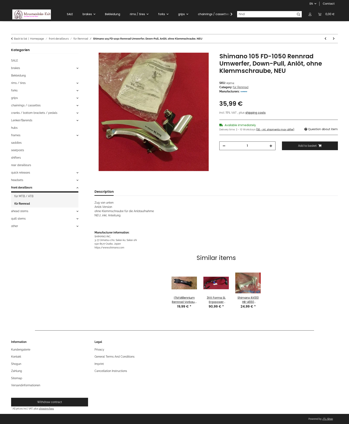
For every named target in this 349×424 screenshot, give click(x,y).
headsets (17, 180)
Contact (329, 4)
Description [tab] (104, 191)
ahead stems (19, 211)
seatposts (17, 150)
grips (14, 97)
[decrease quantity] (224, 146)
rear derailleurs (21, 165)
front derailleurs (21, 187)
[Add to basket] (98, 50)
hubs (14, 127)
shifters (16, 157)
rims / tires (18, 83)
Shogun (16, 363)
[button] (310, 14)
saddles (16, 142)
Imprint (99, 363)
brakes (15, 68)
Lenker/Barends (21, 120)
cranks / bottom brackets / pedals (34, 112)
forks (14, 90)
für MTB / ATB (23, 196)
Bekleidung (18, 75)
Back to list (20, 38)
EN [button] (311, 4)
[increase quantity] (270, 146)
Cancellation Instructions (111, 371)
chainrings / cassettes (26, 105)
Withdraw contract (49, 402)
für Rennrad (240, 87)
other (14, 226)
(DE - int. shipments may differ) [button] (275, 129)
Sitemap (16, 378)
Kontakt (16, 356)
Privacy (99, 349)
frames (15, 135)
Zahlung (16, 371)
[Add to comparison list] (204, 60)
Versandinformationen (25, 385)
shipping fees (46, 408)
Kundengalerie (20, 349)
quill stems (18, 218)
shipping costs (255, 113)
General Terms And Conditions (115, 356)
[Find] (298, 14)
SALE (14, 60)
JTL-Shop (327, 419)
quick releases (20, 172)
